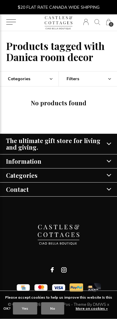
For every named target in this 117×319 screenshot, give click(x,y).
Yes (25, 308)
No (52, 308)
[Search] (97, 22)
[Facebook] (52, 269)
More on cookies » (92, 308)
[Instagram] (64, 269)
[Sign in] (85, 22)
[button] (11, 22)
